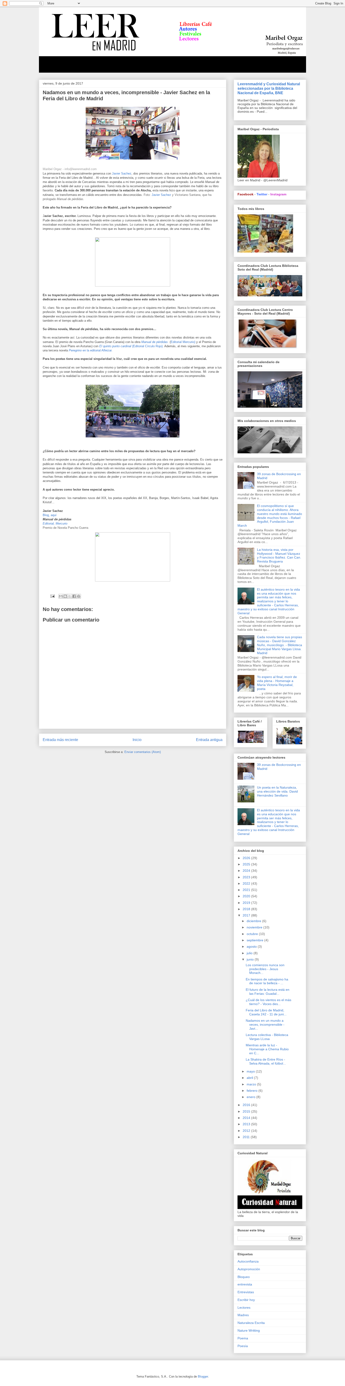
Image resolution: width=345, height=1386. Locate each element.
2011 (247, 1137)
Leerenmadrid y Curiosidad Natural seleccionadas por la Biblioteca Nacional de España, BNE (269, 88)
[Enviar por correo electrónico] (60, 596)
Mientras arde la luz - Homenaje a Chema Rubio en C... (267, 1049)
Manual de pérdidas (155, 342)
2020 (247, 896)
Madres (243, 1315)
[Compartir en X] (69, 596)
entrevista (245, 1284)
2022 (247, 883)
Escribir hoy (246, 1300)
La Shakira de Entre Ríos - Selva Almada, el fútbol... (266, 1061)
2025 (247, 864)
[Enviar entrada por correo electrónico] (52, 596)
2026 (247, 858)
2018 (247, 909)
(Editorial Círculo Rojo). (131, 346)
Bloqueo (244, 1277)
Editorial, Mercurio (55, 523)
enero (251, 1097)
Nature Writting (249, 1330)
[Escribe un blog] (65, 596)
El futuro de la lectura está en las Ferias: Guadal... (267, 991)
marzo (252, 1084)
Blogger (203, 1376)
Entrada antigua (209, 740)
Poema (243, 1338)
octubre (253, 934)
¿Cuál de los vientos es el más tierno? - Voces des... (268, 1002)
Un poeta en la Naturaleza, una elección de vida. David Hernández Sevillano (277, 791)
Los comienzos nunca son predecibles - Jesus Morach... (265, 969)
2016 (247, 1105)
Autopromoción (249, 1269)
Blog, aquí (50, 515)
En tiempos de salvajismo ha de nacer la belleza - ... (267, 981)
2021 (247, 890)
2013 (247, 1124)
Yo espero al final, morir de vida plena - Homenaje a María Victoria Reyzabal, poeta (277, 682)
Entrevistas (246, 1292)
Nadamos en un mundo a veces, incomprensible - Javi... (265, 1024)
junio (251, 959)
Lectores (244, 1307)
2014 (247, 1118)
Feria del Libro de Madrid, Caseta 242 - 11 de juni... (266, 1012)
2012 (247, 1131)
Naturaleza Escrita (251, 1323)
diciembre (254, 921)
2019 (247, 903)
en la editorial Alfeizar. (90, 350)
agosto (252, 946)
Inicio (137, 740)
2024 (247, 870)
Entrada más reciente (60, 740)
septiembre (255, 940)
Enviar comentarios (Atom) (142, 752)
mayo (251, 1071)
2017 (247, 915)
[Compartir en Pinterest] (78, 596)
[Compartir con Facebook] (74, 596)
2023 (247, 877)
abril (250, 1078)
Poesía (243, 1346)
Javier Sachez (121, 173)
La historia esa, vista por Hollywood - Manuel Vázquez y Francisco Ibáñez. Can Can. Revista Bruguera (279, 555)
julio (250, 953)
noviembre (255, 927)
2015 (247, 1111)
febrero (252, 1090)
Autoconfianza (248, 1261)
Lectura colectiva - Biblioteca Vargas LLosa (267, 1037)
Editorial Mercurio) (183, 342)
